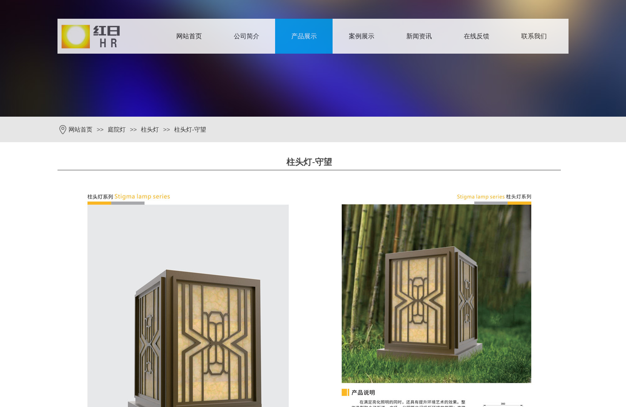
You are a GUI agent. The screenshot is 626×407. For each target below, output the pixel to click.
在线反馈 (476, 36)
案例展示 (361, 36)
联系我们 (534, 36)
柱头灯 (150, 129)
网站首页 (189, 36)
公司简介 (246, 36)
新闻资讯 (419, 36)
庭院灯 (117, 129)
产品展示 (304, 36)
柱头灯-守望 (190, 129)
